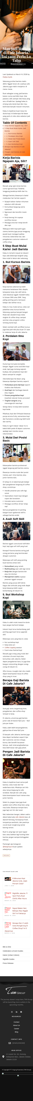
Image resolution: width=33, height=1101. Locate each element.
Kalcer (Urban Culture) (11, 955)
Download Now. (6, 3)
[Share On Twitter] (7, 1097)
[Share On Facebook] (4, 1097)
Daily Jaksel (6, 855)
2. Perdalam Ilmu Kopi (14, 136)
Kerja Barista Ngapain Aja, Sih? (16, 126)
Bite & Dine (7, 947)
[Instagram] (12, 1012)
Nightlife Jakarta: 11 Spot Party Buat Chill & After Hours (19, 896)
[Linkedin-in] (16, 1012)
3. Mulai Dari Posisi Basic (15, 139)
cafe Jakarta (19, 817)
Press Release (18, 64)
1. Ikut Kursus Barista (14, 133)
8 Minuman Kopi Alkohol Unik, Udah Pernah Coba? (19, 881)
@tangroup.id (8, 847)
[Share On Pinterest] (9, 1097)
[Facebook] (21, 1012)
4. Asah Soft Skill (12, 141)
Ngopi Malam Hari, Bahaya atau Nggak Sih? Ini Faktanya (20, 910)
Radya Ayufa (7, 77)
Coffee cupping (10, 647)
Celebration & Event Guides (13, 951)
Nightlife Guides (8, 959)
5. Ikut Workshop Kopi (14, 144)
